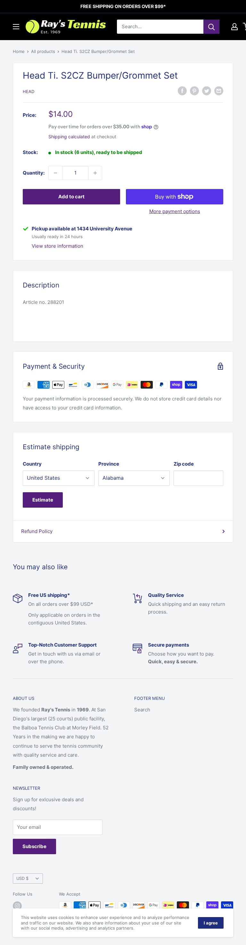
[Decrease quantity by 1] (55, 173)
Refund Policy (37, 531)
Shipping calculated (69, 136)
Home (19, 51)
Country (32, 464)
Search (142, 710)
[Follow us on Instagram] (17, 905)
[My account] (234, 26)
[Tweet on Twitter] (206, 90)
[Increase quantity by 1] (95, 173)
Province (108, 464)
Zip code (184, 464)
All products (43, 51)
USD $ (22, 878)
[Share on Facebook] (182, 90)
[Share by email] (218, 90)
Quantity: (34, 173)
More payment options (174, 211)
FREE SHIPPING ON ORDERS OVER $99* (123, 6)
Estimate (42, 500)
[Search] (211, 27)
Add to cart (71, 196)
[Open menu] (16, 26)
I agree (211, 922)
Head (28, 91)
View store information (57, 246)
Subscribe (34, 846)
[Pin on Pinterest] (194, 90)
